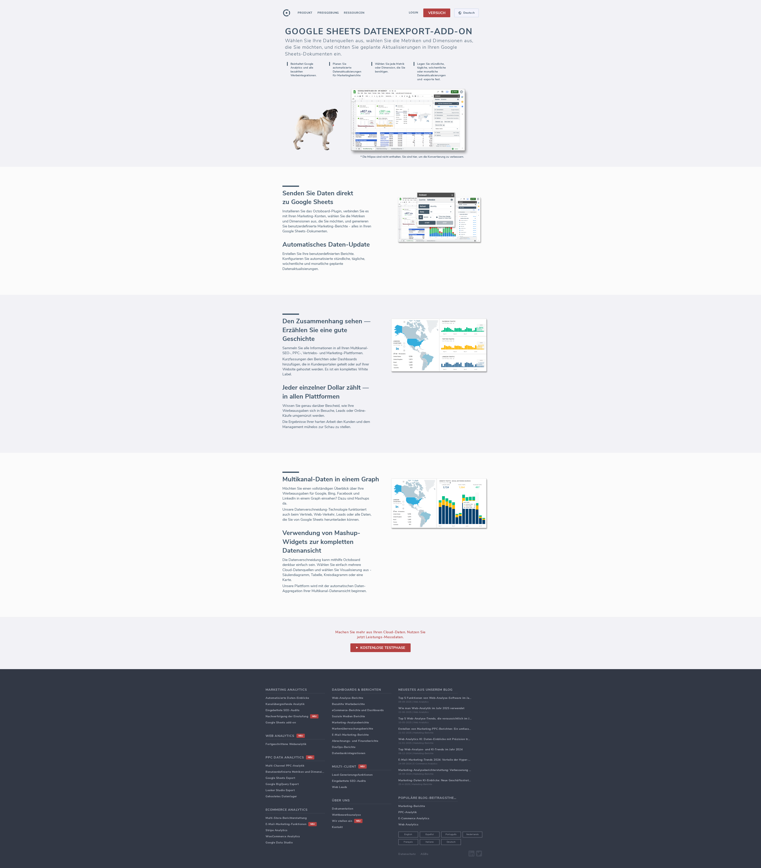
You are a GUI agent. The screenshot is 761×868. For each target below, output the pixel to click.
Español (429, 834)
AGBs (424, 854)
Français (408, 842)
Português (451, 834)
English (408, 834)
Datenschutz (407, 854)
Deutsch (451, 842)
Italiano (429, 842)
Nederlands (472, 834)
